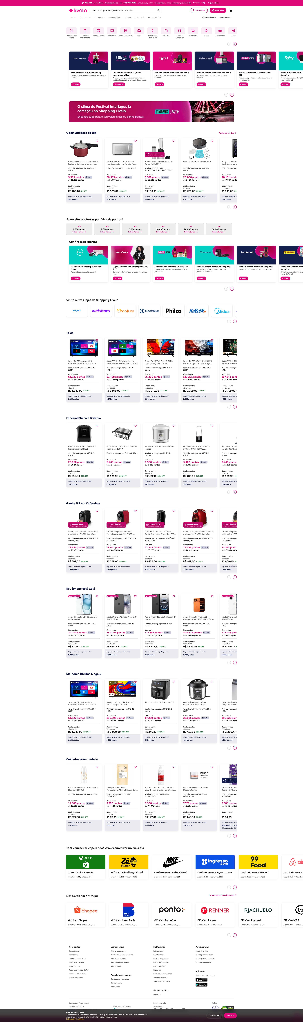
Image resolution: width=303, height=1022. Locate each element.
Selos (214, 1003)
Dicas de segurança (160, 958)
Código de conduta (160, 962)
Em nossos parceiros (77, 962)
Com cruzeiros (116, 966)
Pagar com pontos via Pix (78, 970)
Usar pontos (74, 947)
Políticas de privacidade (162, 974)
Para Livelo (115, 987)
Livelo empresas (202, 951)
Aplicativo (200, 971)
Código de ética (159, 966)
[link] (78, 10)
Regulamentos (159, 955)
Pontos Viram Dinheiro (77, 974)
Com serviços (74, 955)
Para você (157, 994)
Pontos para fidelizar (204, 962)
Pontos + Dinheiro (76, 978)
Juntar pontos (117, 947)
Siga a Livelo (158, 1006)
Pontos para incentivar (204, 955)
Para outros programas (120, 979)
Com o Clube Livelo (118, 958)
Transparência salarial (161, 981)
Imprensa (157, 970)
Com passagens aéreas (120, 962)
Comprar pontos (160, 990)
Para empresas (202, 947)
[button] (198, 3)
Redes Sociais (159, 1003)
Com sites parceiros (119, 951)
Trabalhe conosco (160, 978)
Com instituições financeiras (122, 955)
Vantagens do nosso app (205, 975)
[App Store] (201, 980)
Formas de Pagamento (79, 1003)
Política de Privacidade (75, 1019)
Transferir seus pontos (121, 975)
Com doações (74, 966)
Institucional (159, 947)
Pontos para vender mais (205, 958)
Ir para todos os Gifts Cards (222, 895)
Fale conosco (158, 951)
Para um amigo (117, 983)
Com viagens (74, 951)
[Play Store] (201, 985)
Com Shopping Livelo (77, 958)
